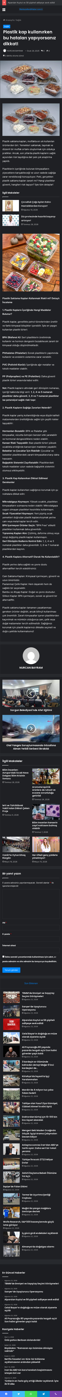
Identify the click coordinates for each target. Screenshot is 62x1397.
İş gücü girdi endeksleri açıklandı (40, 1233)
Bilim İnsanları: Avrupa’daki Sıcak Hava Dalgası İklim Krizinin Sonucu (15, 774)
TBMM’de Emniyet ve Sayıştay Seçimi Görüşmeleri (38, 995)
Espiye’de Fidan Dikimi (15, 1186)
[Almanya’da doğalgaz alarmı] (11, 1251)
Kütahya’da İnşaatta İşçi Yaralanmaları (35, 1078)
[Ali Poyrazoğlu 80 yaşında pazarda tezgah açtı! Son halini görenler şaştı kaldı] (11, 1051)
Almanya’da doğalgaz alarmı (38, 1246)
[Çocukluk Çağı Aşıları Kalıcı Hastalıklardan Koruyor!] (10, 205)
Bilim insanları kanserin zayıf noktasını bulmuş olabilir (44, 825)
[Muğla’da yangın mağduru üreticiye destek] (11, 1212)
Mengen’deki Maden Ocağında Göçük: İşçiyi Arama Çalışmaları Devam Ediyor (39, 1133)
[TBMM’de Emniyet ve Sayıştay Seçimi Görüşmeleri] (11, 997)
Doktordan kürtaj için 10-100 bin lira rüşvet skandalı (39, 1118)
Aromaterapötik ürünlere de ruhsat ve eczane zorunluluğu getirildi (44, 791)
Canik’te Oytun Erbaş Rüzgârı (14, 856)
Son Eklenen (31, 983)
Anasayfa (9, 20)
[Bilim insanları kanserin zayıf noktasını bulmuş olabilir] (46, 812)
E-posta (6, 934)
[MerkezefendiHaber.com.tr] (31, 9)
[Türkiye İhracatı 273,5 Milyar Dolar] (11, 1163)
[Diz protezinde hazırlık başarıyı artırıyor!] (10, 220)
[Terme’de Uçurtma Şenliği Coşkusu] (11, 1199)
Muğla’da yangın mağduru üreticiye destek (36, 1210)
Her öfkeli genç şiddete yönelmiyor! (45, 856)
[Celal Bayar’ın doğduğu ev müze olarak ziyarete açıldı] (11, 1037)
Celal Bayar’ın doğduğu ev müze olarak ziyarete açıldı (39, 1035)
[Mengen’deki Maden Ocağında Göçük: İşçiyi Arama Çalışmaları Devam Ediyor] (11, 1134)
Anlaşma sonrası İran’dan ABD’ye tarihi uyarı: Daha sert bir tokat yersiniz (40, 1148)
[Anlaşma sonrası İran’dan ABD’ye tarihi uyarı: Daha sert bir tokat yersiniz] (11, 1149)
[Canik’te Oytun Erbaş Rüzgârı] (16, 844)
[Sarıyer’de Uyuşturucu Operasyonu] (11, 1010)
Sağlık (18, 20)
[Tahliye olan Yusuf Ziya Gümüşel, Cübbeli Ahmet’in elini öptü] (11, 1107)
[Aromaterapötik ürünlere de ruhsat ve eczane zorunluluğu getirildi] (46, 776)
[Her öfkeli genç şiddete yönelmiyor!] (46, 844)
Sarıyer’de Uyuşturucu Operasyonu (34, 1008)
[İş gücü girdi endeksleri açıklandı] (11, 1237)
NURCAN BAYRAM (15, 51)
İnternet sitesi (9, 945)
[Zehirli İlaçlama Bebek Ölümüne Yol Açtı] (11, 1177)
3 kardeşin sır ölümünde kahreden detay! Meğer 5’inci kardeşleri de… (38, 1065)
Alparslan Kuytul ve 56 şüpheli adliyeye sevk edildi (31, 2)
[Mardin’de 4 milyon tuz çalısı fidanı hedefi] (11, 1094)
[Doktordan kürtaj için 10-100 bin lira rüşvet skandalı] (11, 1121)
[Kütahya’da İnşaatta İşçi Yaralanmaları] (11, 1080)
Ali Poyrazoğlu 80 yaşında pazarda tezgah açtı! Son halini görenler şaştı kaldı (39, 1050)
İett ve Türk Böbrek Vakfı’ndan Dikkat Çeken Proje (15, 808)
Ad (4, 922)
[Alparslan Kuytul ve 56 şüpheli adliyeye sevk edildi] (11, 1024)
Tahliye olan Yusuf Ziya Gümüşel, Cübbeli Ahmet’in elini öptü (40, 1105)
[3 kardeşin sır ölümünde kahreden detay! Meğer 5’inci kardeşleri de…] (11, 1066)
